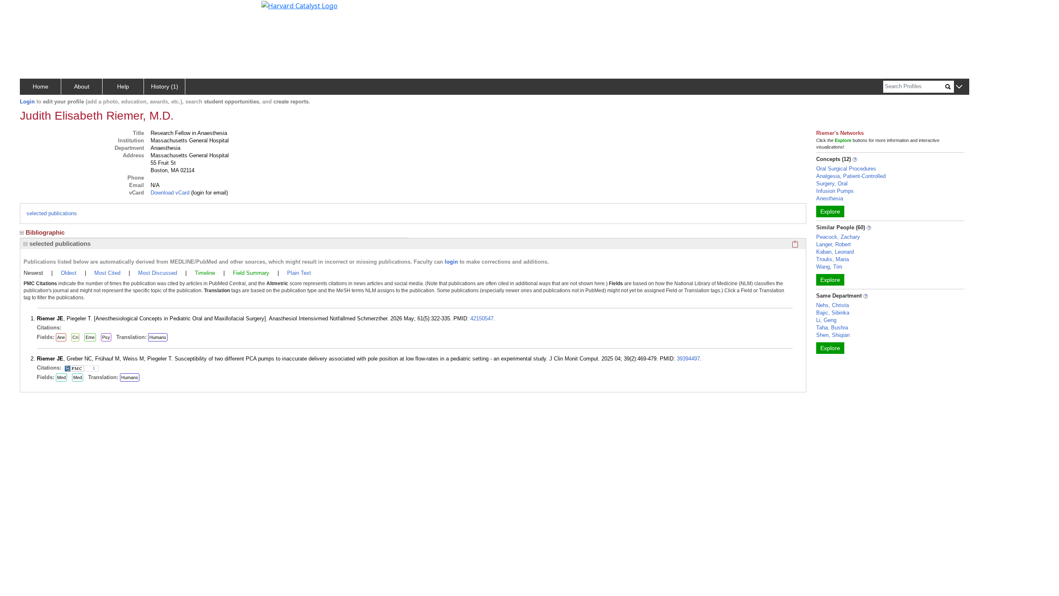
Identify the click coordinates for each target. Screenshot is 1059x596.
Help (123, 86)
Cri (75, 337)
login (451, 262)
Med (61, 377)
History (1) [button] (164, 86)
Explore (830, 211)
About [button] (81, 86)
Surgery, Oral (832, 183)
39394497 (688, 359)
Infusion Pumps (835, 191)
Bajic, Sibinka (832, 313)
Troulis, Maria (832, 259)
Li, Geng (826, 320)
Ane (61, 337)
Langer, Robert (833, 244)
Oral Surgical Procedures (846, 169)
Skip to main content (34, 10)
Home (40, 86)
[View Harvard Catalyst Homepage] (299, 5)
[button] (959, 87)
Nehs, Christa (832, 305)
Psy (106, 337)
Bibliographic (45, 232)
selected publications (51, 213)
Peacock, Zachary (838, 237)
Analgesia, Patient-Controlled (851, 176)
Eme (90, 337)
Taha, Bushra (832, 327)
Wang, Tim (829, 267)
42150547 (482, 318)
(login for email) (208, 193)
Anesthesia (829, 198)
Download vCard (170, 193)
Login (27, 102)
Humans (157, 337)
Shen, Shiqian (833, 335)
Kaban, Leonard (835, 252)
